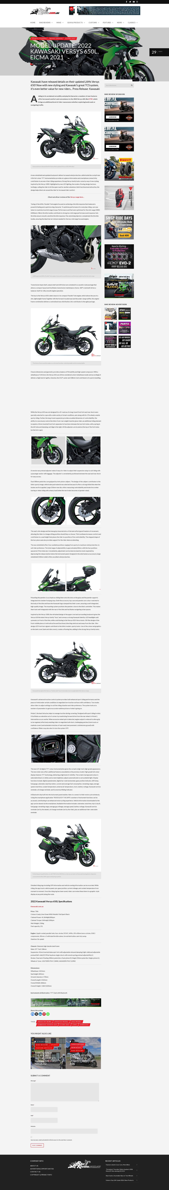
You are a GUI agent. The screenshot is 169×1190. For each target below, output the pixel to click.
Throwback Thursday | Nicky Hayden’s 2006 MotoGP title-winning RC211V (119, 1170)
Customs (93, 23)
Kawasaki (84, 1025)
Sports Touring (39, 38)
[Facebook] (32, 1014)
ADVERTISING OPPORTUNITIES (42, 1169)
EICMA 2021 (70, 38)
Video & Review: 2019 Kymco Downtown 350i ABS (82, 1059)
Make (59, 23)
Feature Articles (44, 1048)
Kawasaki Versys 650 (47, 1025)
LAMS (74, 1025)
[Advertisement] (66, 395)
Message (33, 1080)
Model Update (56, 38)
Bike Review (43, 64)
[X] (36, 1014)
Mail (32, 1115)
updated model (61, 1021)
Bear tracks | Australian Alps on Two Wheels (119, 1175)
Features (107, 23)
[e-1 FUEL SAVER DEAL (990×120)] (66, 1002)
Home (32, 23)
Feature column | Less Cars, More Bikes (118, 1165)
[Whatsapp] (48, 1014)
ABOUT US (34, 1166)
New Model (76, 1047)
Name (32, 1105)
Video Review (77, 1044)
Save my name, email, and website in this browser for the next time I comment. (51, 1140)
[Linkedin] (40, 1014)
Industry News (44, 1021)
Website (33, 1126)
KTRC (91, 99)
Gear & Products (75, 23)
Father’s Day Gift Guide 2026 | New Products (120, 1180)
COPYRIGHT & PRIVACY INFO (41, 1175)
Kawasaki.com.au (37, 906)
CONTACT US (35, 1172)
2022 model (76, 1021)
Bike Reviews (44, 23)
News (119, 23)
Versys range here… (77, 197)
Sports (54, 1045)
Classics (131, 23)
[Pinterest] (44, 1014)
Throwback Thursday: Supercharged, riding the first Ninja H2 (46, 1058)
